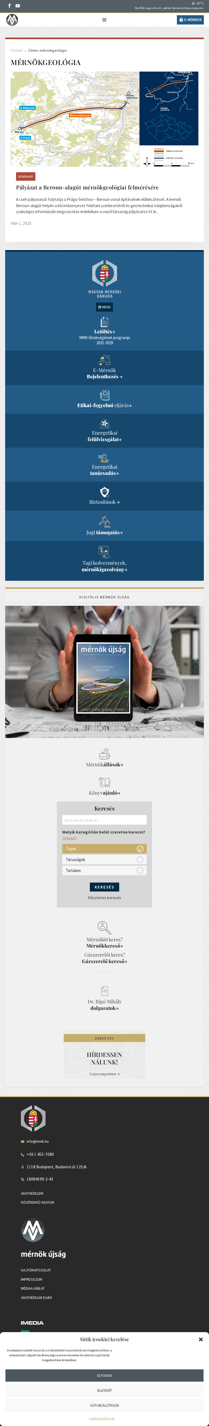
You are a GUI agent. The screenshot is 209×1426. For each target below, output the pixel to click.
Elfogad (104, 1375)
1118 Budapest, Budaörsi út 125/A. (57, 1166)
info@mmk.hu (38, 1141)
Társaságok (75, 859)
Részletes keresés (104, 897)
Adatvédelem (32, 1193)
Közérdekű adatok (37, 1202)
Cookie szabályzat (102, 1418)
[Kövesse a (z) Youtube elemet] (17, 5)
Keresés (104, 887)
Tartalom (73, 870)
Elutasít (104, 1390)
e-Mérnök (193, 19)
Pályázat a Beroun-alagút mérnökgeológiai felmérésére (87, 187)
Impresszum (31, 1279)
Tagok (71, 848)
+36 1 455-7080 (40, 1154)
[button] (201, 1339)
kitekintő (26, 176)
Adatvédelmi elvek (36, 1297)
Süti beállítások (104, 1405)
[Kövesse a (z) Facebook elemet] (9, 5)
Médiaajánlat (33, 1288)
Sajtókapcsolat (36, 1270)
